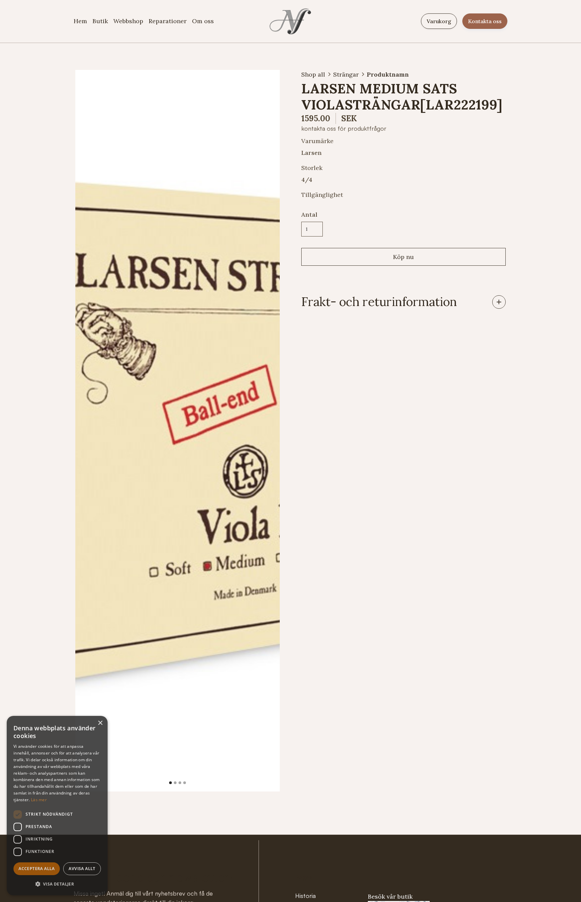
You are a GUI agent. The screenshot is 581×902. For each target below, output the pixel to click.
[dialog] (57, 805)
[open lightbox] (177, 430)
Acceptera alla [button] (36, 868)
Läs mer (39, 800)
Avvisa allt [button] (82, 868)
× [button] (100, 723)
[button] (89, 431)
